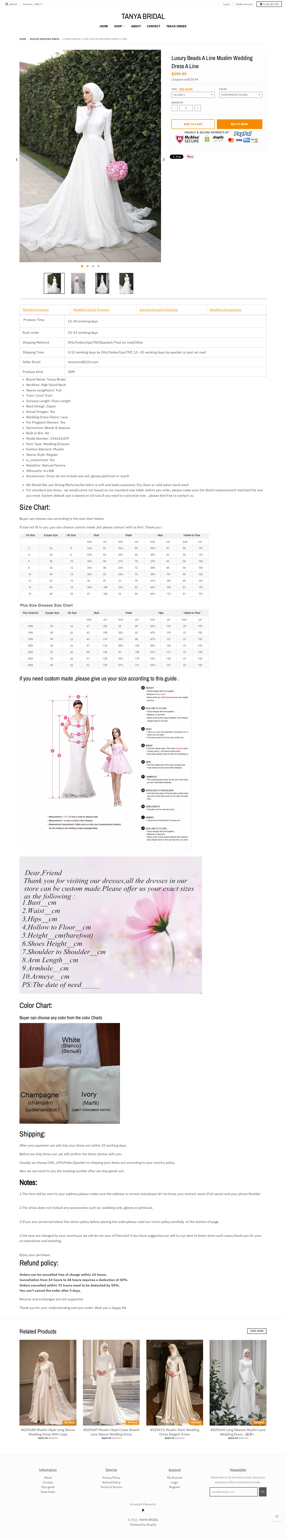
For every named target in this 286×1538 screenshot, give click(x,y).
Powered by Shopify (143, 1524)
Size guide (186, 89)
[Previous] (16, 160)
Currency (28, 4)
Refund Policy (111, 1482)
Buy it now (239, 124)
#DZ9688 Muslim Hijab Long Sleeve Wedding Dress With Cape (48, 1432)
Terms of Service (111, 1487)
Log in (226, 4)
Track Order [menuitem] (176, 26)
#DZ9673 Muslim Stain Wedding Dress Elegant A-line (174, 1432)
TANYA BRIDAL (143, 16)
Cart (271, 4)
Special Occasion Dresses (158, 310)
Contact (48, 1482)
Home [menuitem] (104, 26)
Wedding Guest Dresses (91, 310)
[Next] (163, 160)
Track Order (47, 1492)
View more (257, 1330)
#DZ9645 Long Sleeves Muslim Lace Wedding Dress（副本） (237, 1432)
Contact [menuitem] (153, 26)
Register (174, 1487)
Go (262, 1491)
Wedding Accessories (226, 310)
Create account (244, 4)
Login (174, 1482)
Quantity (177, 102)
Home (22, 39)
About (48, 1477)
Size (182, 89)
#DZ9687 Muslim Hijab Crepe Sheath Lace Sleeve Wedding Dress (111, 1432)
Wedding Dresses (36, 310)
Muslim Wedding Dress (44, 39)
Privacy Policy (111, 1477)
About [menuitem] (136, 26)
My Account (174, 1477)
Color (223, 89)
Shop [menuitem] (118, 26)
